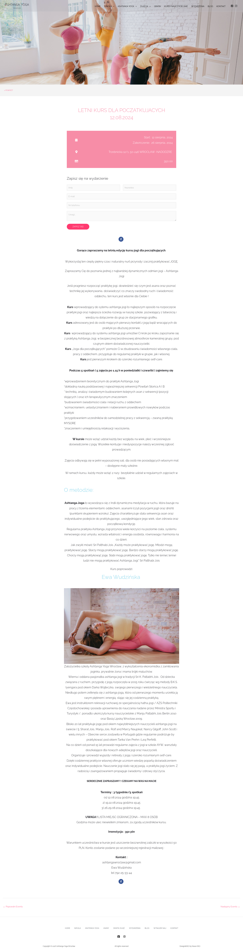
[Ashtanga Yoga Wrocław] (17, 5)
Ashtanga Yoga (92, 928)
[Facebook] (232, 6)
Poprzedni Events (13, 906)
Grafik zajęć (119, 928)
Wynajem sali (160, 928)
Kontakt (174, 928)
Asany (106, 928)
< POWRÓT (8, 90)
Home (67, 928)
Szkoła (77, 928)
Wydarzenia (134, 928)
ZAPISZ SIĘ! (78, 226)
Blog (147, 928)
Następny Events (230, 906)
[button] (113, 6)
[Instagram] (236, 6)
